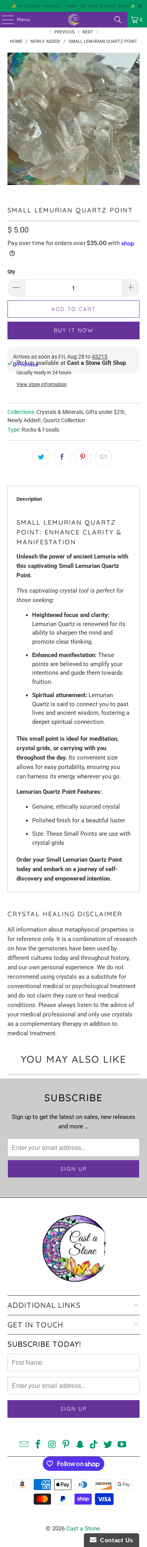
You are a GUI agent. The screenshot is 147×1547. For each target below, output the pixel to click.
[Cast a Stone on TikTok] (94, 1445)
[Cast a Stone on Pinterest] (66, 1445)
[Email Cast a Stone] (24, 1445)
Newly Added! (24, 420)
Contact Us (114, 1540)
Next (88, 32)
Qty (11, 272)
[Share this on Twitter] (41, 457)
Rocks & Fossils (40, 430)
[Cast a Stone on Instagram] (52, 1445)
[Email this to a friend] (103, 457)
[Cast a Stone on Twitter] (108, 1445)
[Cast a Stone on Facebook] (38, 1445)
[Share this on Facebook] (62, 457)
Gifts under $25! (105, 412)
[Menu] (4, 19)
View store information (41, 384)
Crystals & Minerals (59, 412)
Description (29, 499)
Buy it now (74, 330)
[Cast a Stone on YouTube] (122, 1445)
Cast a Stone (83, 1528)
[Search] (118, 19)
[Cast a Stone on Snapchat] (80, 1445)
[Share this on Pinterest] (82, 457)
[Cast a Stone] (74, 19)
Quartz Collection (64, 420)
